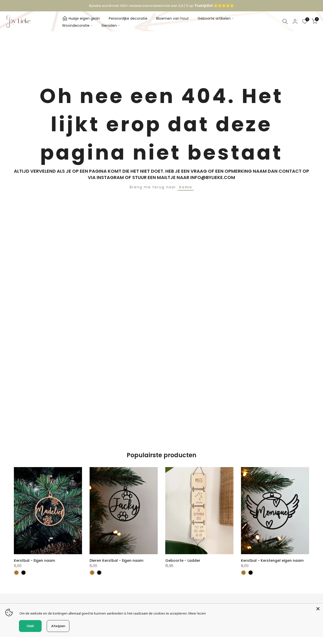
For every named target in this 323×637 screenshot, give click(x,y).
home (185, 187)
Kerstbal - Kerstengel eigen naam (272, 560)
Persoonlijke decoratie (128, 18)
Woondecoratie (76, 25)
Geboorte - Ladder (182, 560)
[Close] (317, 608)
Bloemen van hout (172, 18)
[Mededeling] (161, 6)
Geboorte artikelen (214, 18)
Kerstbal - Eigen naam (34, 560)
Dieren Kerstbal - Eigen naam (116, 560)
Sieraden (109, 25)
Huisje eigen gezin (84, 18)
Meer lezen (197, 613)
